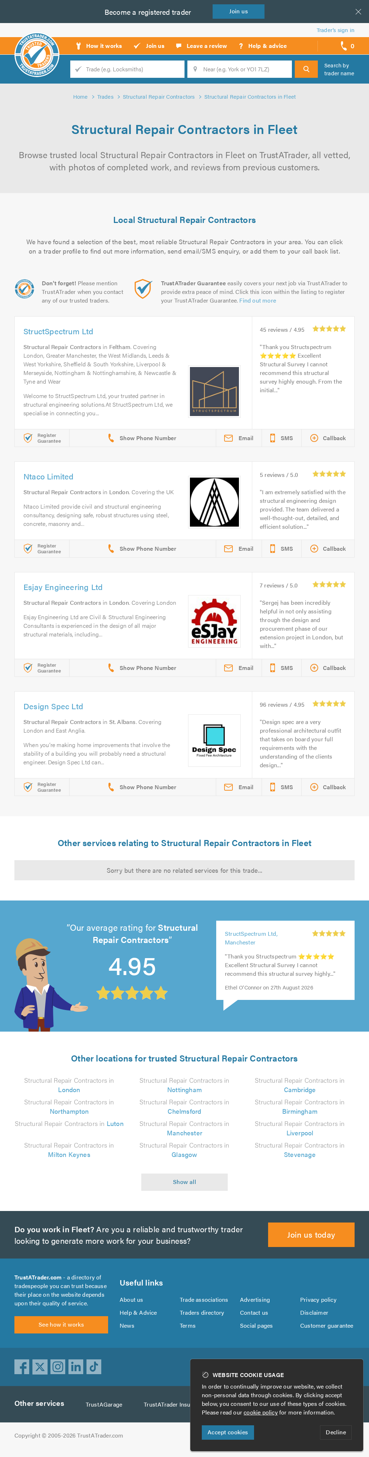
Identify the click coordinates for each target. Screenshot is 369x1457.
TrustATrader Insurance (174, 1404)
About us (131, 1299)
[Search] (306, 69)
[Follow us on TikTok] (94, 1367)
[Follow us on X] (40, 1367)
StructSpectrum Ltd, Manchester (251, 937)
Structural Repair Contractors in (69, 1085)
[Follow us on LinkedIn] (76, 1367)
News (127, 1325)
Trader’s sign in (336, 29)
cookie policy (261, 1412)
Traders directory (202, 1312)
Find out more (257, 300)
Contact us (254, 1312)
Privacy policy (318, 1299)
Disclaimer (314, 1312)
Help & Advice (138, 1312)
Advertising (255, 1299)
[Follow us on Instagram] (58, 1367)
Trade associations (204, 1299)
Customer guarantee (327, 1325)
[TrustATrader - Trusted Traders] (36, 43)
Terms (188, 1325)
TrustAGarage (104, 1404)
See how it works (61, 1324)
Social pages (256, 1325)
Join (238, 11)
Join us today (311, 1234)
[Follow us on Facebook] (22, 1367)
